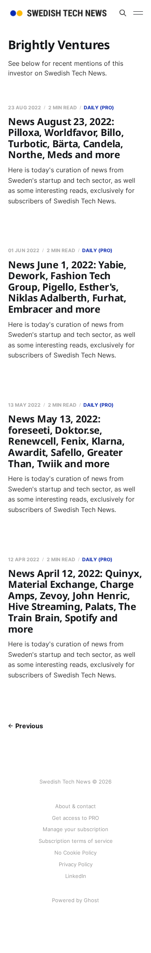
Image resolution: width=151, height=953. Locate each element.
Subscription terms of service (76, 841)
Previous (29, 726)
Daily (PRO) (99, 107)
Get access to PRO (75, 818)
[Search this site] (123, 13)
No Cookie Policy (75, 852)
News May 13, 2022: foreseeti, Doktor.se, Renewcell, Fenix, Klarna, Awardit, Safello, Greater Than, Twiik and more (66, 441)
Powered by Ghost (75, 900)
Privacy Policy (76, 864)
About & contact (75, 806)
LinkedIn (75, 876)
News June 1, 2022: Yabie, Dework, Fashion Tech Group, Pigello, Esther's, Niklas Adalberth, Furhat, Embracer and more (67, 287)
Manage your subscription (75, 829)
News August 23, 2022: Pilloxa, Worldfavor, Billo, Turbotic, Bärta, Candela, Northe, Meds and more (66, 138)
